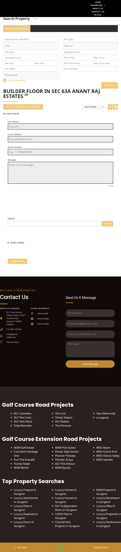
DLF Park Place (23, 421)
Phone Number (15, 147)
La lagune (102, 417)
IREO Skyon (103, 447)
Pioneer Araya (64, 459)
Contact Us (97, 12)
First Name (14, 121)
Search (111, 85)
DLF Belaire (62, 421)
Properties (96, 5)
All (7, 106)
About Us (98, 8)
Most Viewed (90, 106)
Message (12, 160)
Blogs (97, 15)
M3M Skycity (63, 467)
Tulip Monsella (23, 425)
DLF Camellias (22, 413)
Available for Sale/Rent (17, 28)
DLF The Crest (22, 417)
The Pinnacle (63, 425)
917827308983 (17, 261)
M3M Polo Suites (65, 447)
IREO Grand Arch (106, 451)
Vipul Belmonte (105, 413)
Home (98, 2)
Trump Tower (22, 463)
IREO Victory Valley (108, 455)
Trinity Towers (63, 417)
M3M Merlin (21, 467)
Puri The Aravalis (24, 459)
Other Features (16, 80)
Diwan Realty (17, 242)
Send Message (60, 194)
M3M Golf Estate (24, 447)
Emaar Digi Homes (66, 451)
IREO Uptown (104, 459)
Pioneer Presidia (65, 455)
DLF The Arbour (65, 463)
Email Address (15, 134)
